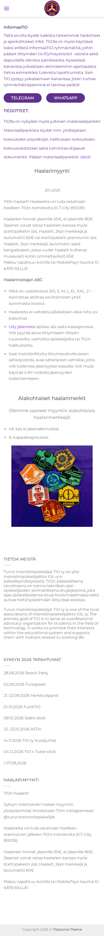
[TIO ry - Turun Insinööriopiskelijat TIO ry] (52, 8)
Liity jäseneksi (22, 326)
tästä (84, 157)
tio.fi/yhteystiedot (55, 54)
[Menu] (6, 8)
